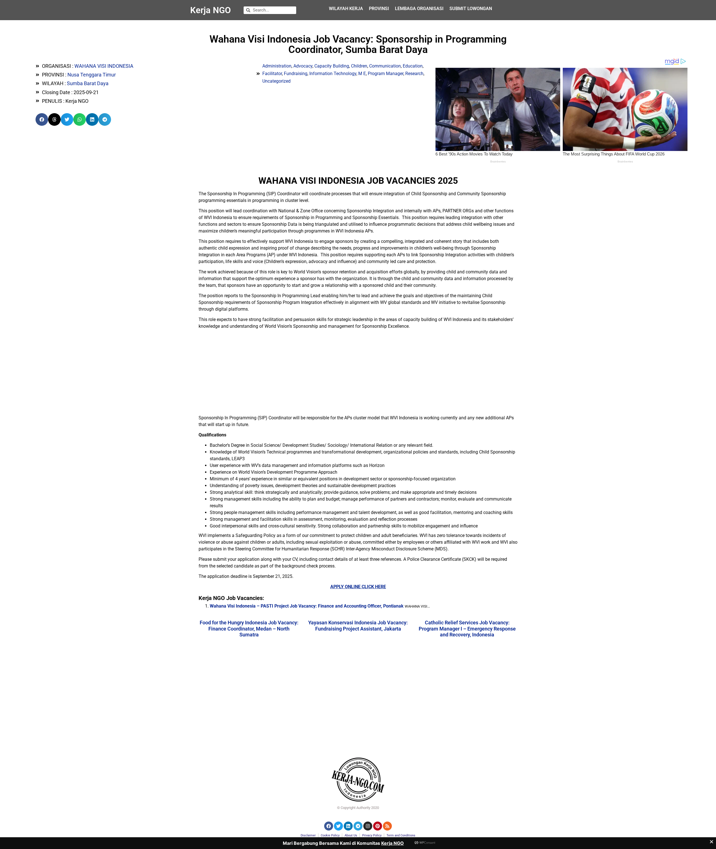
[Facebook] (328, 826)
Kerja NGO (210, 10)
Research (414, 73)
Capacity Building (331, 66)
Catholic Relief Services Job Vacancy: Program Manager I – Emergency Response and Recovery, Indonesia (467, 629)
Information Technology (332, 73)
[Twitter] (338, 826)
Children (359, 66)
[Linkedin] (348, 826)
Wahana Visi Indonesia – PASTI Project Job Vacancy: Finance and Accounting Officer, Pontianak (307, 606)
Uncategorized (276, 81)
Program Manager (385, 73)
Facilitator (272, 73)
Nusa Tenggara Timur (91, 75)
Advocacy (302, 66)
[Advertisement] (358, 372)
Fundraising (295, 73)
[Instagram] (367, 826)
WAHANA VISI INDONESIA (103, 66)
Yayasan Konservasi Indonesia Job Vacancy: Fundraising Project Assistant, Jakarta (358, 626)
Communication (385, 66)
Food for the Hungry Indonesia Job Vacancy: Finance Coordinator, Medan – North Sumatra (249, 629)
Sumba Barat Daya (88, 83)
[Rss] (387, 826)
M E (362, 73)
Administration (276, 66)
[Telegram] (358, 826)
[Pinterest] (377, 826)
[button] (42, 119)
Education (413, 66)
